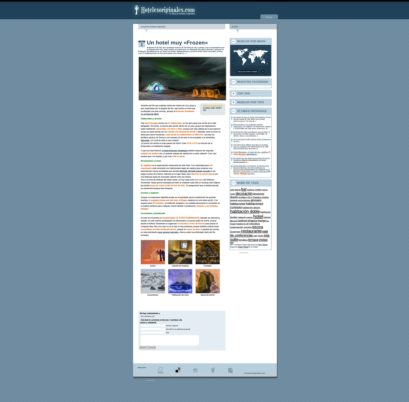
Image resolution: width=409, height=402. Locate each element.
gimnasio (256, 200)
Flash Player (243, 247)
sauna (260, 236)
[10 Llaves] (221, 106)
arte (232, 189)
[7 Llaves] (215, 106)
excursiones (244, 200)
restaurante (251, 231)
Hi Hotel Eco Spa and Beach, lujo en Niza (250, 132)
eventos (234, 200)
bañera (250, 189)
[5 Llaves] (212, 106)
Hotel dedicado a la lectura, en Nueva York (251, 166)
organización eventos (241, 227)
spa (267, 235)
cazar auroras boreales (168, 232)
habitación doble (245, 211)
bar (244, 189)
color (232, 194)
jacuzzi (234, 220)
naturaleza (254, 223)
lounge (262, 220)
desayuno (258, 193)
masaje (233, 224)
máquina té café (242, 224)
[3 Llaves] (208, 106)
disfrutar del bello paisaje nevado (195, 171)
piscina (257, 227)
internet (267, 217)
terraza (253, 239)
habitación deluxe (251, 207)
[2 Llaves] (206, 106)
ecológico (242, 197)
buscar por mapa (251, 41)
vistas (263, 239)
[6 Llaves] (214, 106)
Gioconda (145, 140)
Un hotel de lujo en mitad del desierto (249, 117)
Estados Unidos (261, 197)
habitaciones (237, 203)
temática (243, 240)
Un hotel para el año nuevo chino (247, 139)
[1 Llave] (204, 106)
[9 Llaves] (219, 106)
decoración (244, 193)
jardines (242, 220)
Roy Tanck (262, 245)
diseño (234, 197)
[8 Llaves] (217, 106)
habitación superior (245, 217)
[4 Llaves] (210, 106)
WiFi (232, 243)
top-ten (243, 93)
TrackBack (176, 320)
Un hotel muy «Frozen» (177, 42)
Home (269, 17)
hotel (258, 216)
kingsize (253, 220)
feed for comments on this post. (155, 320)
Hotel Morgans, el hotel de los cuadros (250, 152)
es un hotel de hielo (149, 114)
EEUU (250, 197)
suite (234, 239)
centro (258, 189)
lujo (267, 221)
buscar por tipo (250, 102)
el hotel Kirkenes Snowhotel (174, 151)
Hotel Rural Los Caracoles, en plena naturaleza (251, 171)
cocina (265, 190)
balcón (238, 190)
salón (255, 236)
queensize (235, 232)
